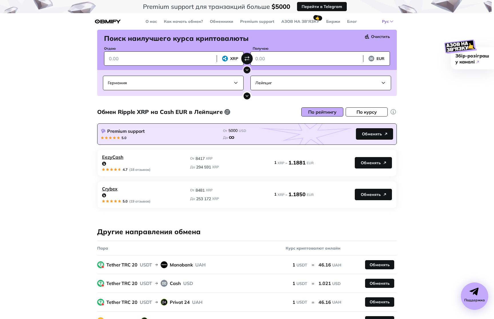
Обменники (221, 21)
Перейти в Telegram (322, 6)
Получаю (260, 48)
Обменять (372, 134)
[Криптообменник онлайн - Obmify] (108, 21)
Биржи (333, 21)
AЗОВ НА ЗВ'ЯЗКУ (300, 21)
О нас (151, 21)
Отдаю (110, 48)
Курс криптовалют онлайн (313, 248)
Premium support (257, 21)
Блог (352, 21)
